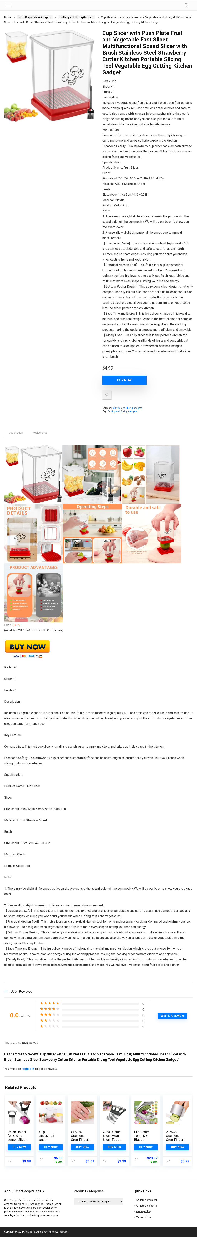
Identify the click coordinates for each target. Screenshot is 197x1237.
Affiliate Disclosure (146, 1205)
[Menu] (8, 5)
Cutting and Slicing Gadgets (77, 17)
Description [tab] (16, 432)
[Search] (186, 5)
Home (8, 17)
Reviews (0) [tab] (40, 432)
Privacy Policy (143, 1211)
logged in (28, 1069)
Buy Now (124, 380)
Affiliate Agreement (146, 1199)
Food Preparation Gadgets (35, 17)
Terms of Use (143, 1217)
